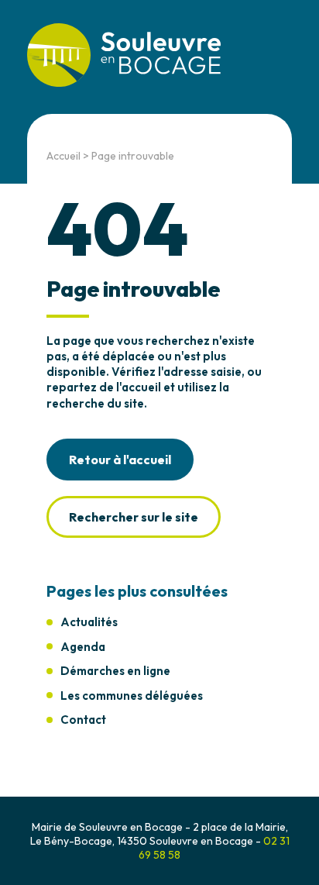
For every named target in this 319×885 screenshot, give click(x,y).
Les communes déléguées (131, 695)
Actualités (89, 622)
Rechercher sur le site (133, 517)
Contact (83, 719)
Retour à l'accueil (120, 459)
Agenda (82, 646)
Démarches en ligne (115, 670)
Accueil (63, 156)
